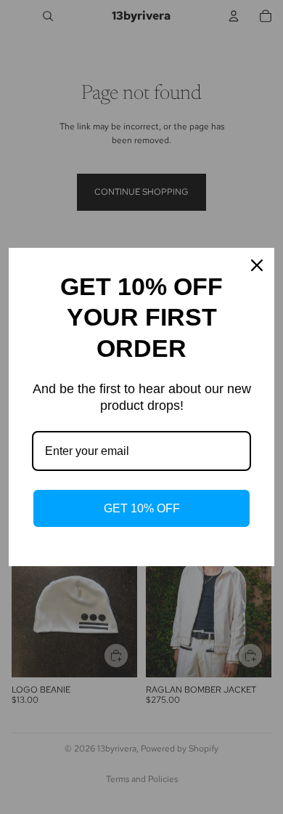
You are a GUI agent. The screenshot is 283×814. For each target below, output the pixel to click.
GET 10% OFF (142, 508)
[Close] (256, 265)
